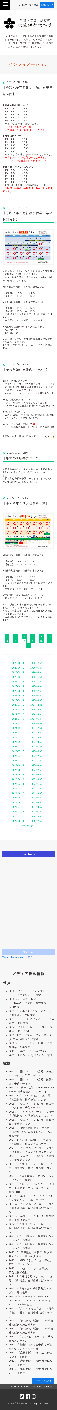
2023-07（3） (19, 747)
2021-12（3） (19, 788)
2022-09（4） (37, 765)
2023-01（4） (19, 761)
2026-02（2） (19, 677)
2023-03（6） (19, 756)
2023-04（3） (37, 751)
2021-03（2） (37, 807)
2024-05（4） (19, 723)
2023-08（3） (37, 742)
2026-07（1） (37, 663)
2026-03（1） (37, 672)
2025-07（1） (37, 691)
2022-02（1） (19, 784)
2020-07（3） (37, 821)
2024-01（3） (19, 733)
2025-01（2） (19, 705)
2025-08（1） (19, 691)
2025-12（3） (19, 681)
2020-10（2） (37, 816)
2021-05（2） (37, 802)
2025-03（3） (37, 700)
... (50, 641)
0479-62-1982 (29, 5)
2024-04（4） (37, 723)
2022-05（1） (37, 774)
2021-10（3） (19, 793)
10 (41, 641)
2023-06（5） (37, 747)
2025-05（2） (37, 695)
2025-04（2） (19, 700)
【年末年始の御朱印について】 (26, 370)
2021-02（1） (19, 812)
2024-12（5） (37, 705)
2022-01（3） (37, 784)
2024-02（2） (37, 728)
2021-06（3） (19, 802)
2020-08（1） (19, 821)
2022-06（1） (19, 774)
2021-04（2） (19, 807)
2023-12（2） (37, 733)
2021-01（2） (37, 812)
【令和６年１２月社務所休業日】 (27, 503)
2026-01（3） (37, 677)
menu (5, 8)
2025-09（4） (37, 686)
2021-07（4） (37, 798)
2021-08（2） (19, 798)
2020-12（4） (19, 816)
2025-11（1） (37, 681)
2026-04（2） (19, 672)
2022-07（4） (37, 770)
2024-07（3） (19, 719)
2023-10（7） (37, 737)
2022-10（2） (19, 765)
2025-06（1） (19, 695)
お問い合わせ (47, 5)
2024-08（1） (37, 714)
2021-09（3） (37, 793)
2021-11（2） (37, 788)
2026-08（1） (19, 663)
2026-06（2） (19, 668)
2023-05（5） (19, 751)
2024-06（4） (37, 719)
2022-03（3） (37, 779)
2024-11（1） (19, 709)
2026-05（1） (37, 668)
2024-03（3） (19, 728)
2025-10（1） (19, 686)
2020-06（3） (28, 826)
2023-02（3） (37, 756)
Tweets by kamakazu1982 (17, 957)
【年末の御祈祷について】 (22, 458)
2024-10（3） (37, 709)
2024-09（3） (19, 714)
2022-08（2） (19, 770)
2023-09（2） (19, 742)
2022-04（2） (19, 779)
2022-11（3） (37, 761)
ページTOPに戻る (43, 1381)
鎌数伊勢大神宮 (22, 1403)
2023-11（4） (19, 737)
